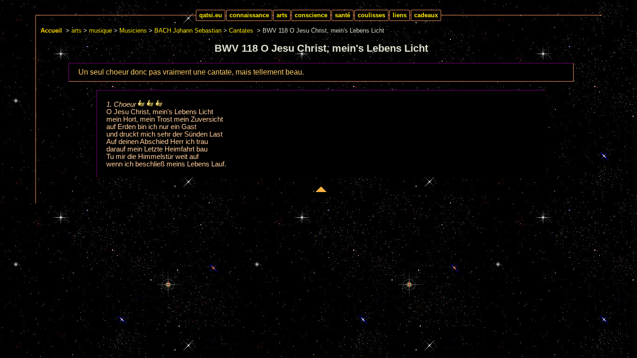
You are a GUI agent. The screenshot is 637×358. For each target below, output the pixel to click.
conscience (311, 15)
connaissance (249, 15)
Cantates (241, 30)
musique (100, 30)
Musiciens (133, 30)
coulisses (371, 15)
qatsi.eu (210, 15)
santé (342, 15)
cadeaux (426, 15)
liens (400, 15)
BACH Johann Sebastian (188, 30)
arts (282, 15)
